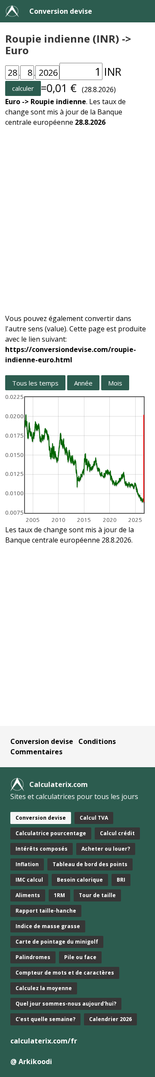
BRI (121, 879)
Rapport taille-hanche (46, 910)
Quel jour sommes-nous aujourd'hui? (66, 1003)
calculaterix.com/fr (43, 1041)
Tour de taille (97, 895)
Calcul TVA (94, 817)
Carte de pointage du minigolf (57, 941)
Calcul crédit (117, 833)
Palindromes (33, 957)
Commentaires (36, 751)
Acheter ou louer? (105, 848)
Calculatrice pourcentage (51, 833)
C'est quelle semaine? (45, 1019)
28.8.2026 (90, 122)
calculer (23, 88)
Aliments (28, 895)
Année (83, 383)
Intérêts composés (42, 848)
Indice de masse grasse (48, 926)
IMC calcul (29, 879)
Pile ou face (80, 957)
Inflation (27, 864)
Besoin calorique (80, 879)
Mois (115, 383)
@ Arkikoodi (31, 1061)
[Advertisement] (77, 215)
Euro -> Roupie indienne (45, 101)
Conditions (97, 741)
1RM (59, 895)
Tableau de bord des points (90, 864)
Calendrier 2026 (110, 1019)
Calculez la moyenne (44, 988)
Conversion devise (60, 11)
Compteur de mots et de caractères (65, 972)
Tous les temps (35, 383)
